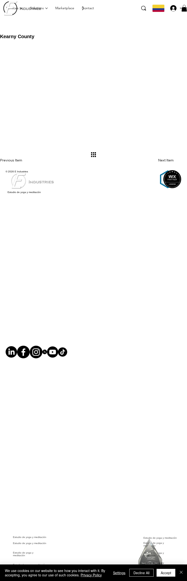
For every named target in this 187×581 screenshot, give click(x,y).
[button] (184, 8)
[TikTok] (62, 354)
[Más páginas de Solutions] (46, 8)
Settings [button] (119, 572)
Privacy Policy (91, 574)
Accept (166, 572)
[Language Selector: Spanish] (158, 8)
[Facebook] (23, 354)
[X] (44, 354)
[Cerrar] (181, 572)
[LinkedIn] (11, 354)
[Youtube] (52, 354)
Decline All (141, 572)
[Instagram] (36, 354)
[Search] (144, 8)
